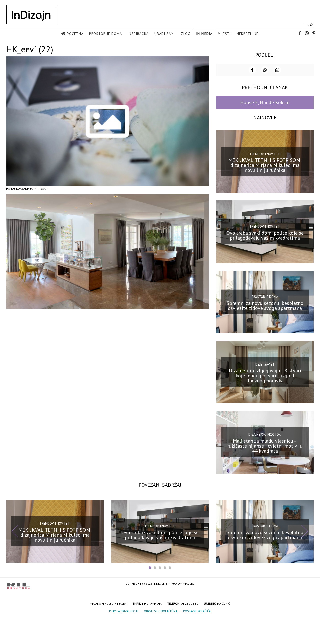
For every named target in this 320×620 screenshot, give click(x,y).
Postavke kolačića (197, 611)
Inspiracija (138, 34)
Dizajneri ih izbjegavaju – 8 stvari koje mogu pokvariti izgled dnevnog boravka (265, 376)
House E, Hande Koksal (265, 102)
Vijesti (224, 34)
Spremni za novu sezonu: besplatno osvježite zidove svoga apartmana (265, 305)
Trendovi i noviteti (265, 154)
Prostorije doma (105, 34)
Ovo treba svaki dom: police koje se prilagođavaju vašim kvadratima (265, 235)
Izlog (185, 34)
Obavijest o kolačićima (161, 611)
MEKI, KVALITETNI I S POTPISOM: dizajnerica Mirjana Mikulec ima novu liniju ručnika (265, 165)
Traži (310, 25)
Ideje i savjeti (265, 364)
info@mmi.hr (152, 604)
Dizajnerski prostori (265, 434)
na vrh (307, 584)
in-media (204, 34)
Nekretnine (247, 34)
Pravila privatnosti (123, 611)
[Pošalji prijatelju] (277, 70)
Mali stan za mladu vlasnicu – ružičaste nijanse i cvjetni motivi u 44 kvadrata (265, 446)
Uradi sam (164, 34)
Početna (75, 34)
